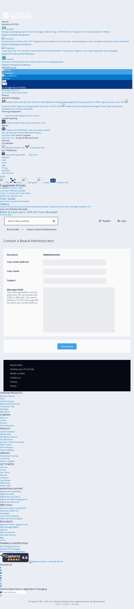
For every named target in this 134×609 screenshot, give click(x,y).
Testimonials (5, 483)
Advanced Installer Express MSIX (13, 508)
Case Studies (5, 480)
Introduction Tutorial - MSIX (11, 188)
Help (4, 160)
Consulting (4, 458)
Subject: (11, 280)
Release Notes (5, 434)
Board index (16, 365)
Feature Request (6, 447)
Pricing (4, 168)
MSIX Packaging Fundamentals (12, 551)
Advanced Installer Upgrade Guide (14, 524)
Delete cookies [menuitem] (17, 373)
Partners (3, 423)
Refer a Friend (5, 445)
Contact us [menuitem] (15, 377)
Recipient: (12, 254)
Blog (3, 165)
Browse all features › (12, 90)
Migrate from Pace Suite (9, 502)
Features (5, 21)
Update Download (7, 431)
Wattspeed (4, 409)
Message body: (15, 289)
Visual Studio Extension (9, 516)
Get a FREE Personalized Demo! (14, 92)
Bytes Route (5, 412)
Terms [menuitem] (13, 386)
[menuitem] (122, 221)
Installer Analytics (7, 401)
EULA (57, 604)
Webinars (4, 530)
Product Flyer (5, 485)
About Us (4, 417)
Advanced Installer (7, 396)
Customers (4, 478)
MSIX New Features (8, 535)
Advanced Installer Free (9, 511)
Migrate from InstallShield (10, 491)
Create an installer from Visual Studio (15, 193)
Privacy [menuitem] (13, 381)
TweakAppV (4, 513)
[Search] (54, 221)
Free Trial (3, 467)
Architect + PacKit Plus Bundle (12, 442)
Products (5, 95)
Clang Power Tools (7, 406)
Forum (4, 162)
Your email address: (18, 261)
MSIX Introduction (7, 532)
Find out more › (6, 214)
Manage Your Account (8, 437)
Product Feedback (7, 450)
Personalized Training (9, 456)
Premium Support (7, 461)
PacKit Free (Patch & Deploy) (11, 518)
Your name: (13, 271)
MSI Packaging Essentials (10, 546)
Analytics (5, 157)
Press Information (7, 425)
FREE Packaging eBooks (9, 527)
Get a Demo (5, 472)
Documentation (6, 439)
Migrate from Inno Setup (10, 497)
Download (6, 170)
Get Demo (6, 135)
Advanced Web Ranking (9, 404)
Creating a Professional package (12, 190)
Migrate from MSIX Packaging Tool (13, 499)
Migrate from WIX (7, 494)
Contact (3, 420)
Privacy (65, 604)
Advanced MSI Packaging (10, 549)
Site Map (75, 604)
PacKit (2, 398)
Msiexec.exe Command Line (11, 196)
